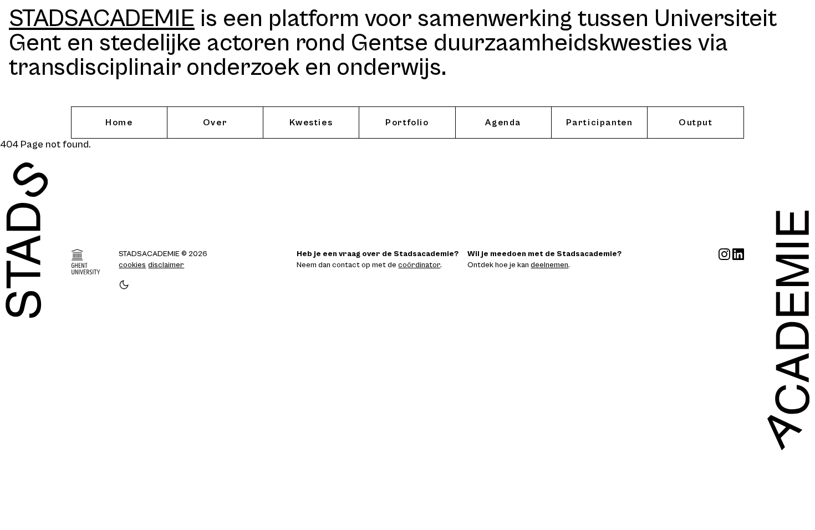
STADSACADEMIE (102, 19)
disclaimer (166, 265)
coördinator (419, 265)
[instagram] (724, 269)
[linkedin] (738, 269)
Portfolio (407, 123)
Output (696, 123)
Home (119, 123)
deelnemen (549, 265)
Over (215, 123)
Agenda (503, 123)
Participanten (599, 123)
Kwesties (311, 123)
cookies (132, 265)
